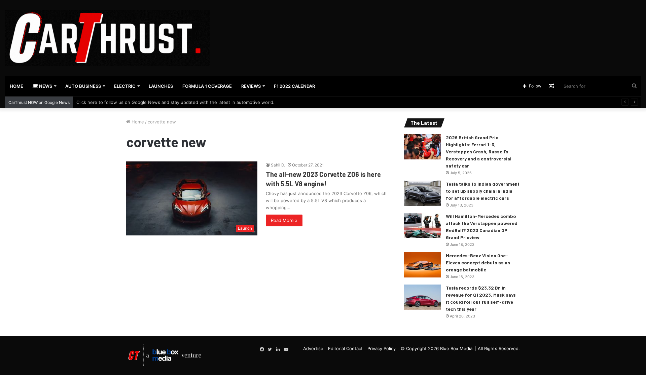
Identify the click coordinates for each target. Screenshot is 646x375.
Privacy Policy (381, 348)
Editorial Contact (345, 348)
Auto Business (83, 86)
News (45, 86)
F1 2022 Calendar (294, 86)
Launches (161, 86)
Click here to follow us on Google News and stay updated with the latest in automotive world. (175, 102)
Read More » (284, 220)
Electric (125, 86)
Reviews (251, 86)
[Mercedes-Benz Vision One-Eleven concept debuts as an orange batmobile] (422, 264)
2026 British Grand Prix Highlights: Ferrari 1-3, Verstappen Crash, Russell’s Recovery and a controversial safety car (478, 151)
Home (16, 86)
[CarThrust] (107, 38)
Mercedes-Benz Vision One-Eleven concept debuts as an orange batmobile (478, 262)
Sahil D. (278, 164)
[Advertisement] (430, 22)
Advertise (313, 348)
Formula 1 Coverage (207, 86)
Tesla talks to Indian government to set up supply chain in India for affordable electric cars (482, 191)
